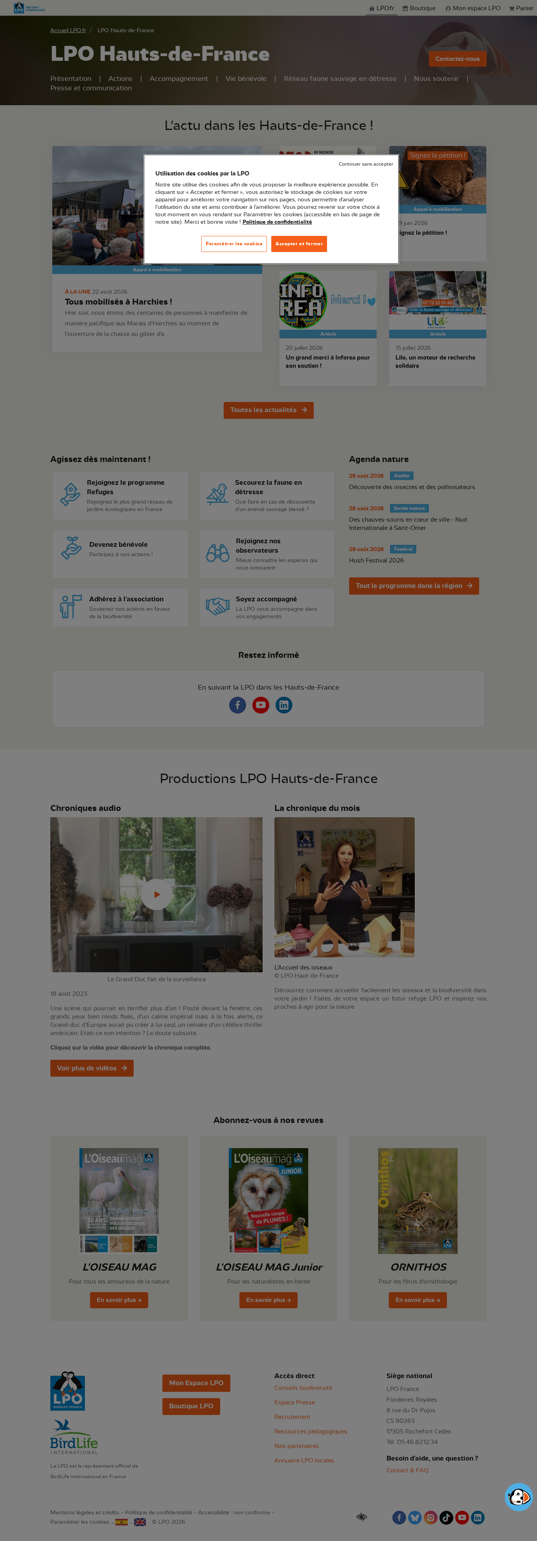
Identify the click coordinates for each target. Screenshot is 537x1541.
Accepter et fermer (299, 243)
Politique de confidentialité (277, 222)
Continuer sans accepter (366, 164)
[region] (271, 209)
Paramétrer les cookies (234, 243)
